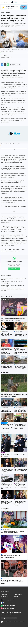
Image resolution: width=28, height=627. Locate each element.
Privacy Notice (17, 612)
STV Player (4, 594)
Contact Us (3, 613)
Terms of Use (10, 612)
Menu (4, 2)
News (2, 12)
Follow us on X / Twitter (9, 600)
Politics (8, 12)
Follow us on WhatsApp (9, 605)
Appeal (16, 596)
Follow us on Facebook (8, 602)
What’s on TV (4, 596)
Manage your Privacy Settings (9, 618)
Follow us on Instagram (8, 608)
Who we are (3, 612)
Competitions (18, 594)
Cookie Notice (10, 613)
